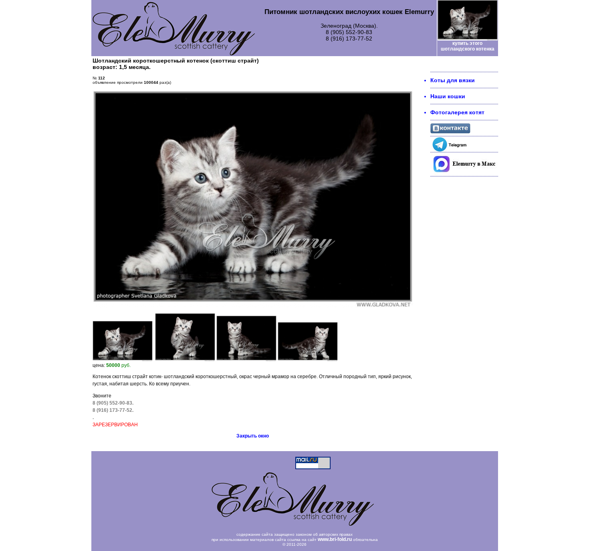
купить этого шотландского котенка (467, 46)
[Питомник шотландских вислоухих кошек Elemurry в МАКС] (464, 174)
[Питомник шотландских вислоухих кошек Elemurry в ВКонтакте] (450, 131)
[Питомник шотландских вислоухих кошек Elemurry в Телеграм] (450, 150)
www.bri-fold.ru (335, 539)
